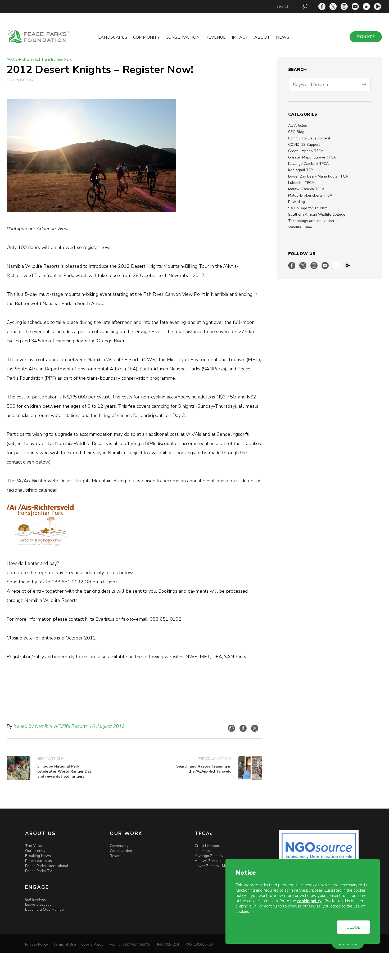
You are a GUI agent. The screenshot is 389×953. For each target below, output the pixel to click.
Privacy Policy (36, 944)
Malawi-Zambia (208, 860)
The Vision (34, 845)
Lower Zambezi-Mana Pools (218, 865)
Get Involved (35, 899)
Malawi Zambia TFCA (306, 189)
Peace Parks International (46, 865)
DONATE (366, 37)
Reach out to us (38, 860)
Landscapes (112, 37)
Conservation (183, 37)
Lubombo (202, 850)
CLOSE (353, 927)
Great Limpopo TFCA (305, 150)
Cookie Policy (92, 944)
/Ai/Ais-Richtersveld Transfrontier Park (39, 59)
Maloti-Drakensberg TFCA (310, 195)
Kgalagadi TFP (300, 170)
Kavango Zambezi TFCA (308, 163)
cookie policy (309, 901)
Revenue (215, 37)
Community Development (309, 138)
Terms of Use (64, 944)
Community (146, 37)
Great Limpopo (207, 845)
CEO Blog (296, 131)
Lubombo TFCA (301, 182)
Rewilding (296, 201)
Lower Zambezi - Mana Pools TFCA (318, 176)
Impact (240, 37)
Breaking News (38, 855)
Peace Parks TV (38, 870)
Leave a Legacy (38, 904)
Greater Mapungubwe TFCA (312, 157)
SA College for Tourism (308, 208)
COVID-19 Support (304, 144)
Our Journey (35, 850)
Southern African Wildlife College (316, 214)
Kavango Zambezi (209, 855)
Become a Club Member (45, 909)
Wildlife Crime (300, 227)
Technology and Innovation (311, 220)
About (262, 37)
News (283, 37)
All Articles (297, 125)
